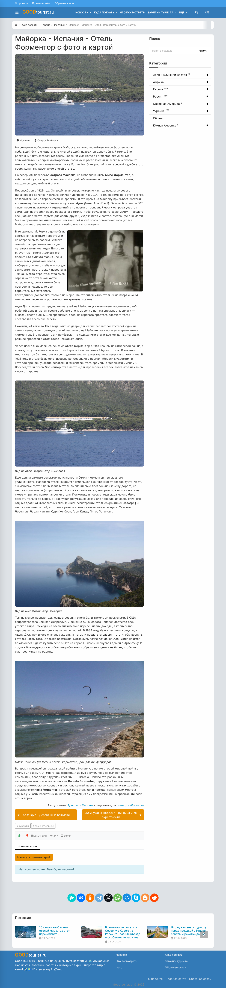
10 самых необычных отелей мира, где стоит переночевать (55, 931)
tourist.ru (38, 12)
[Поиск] (196, 12)
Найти (203, 50)
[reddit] (154, 897)
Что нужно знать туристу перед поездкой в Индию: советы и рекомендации (189, 931)
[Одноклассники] (90, 897)
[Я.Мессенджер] (71, 897)
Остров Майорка (47, 140)
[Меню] (17, 12)
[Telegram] (99, 897)
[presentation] (22, 934)
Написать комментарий (33, 857)
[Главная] (16, 24)
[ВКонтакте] (81, 897)
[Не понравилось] (27, 835)
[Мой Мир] (127, 897)
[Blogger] (145, 897)
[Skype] (136, 897)
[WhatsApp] (117, 897)
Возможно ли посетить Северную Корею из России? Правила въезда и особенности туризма (122, 932)
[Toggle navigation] (207, 12)
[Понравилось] (19, 835)
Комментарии (27, 846)
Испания (24, 140)
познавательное (44, 825)
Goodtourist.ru (122, 984)
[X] (108, 897)
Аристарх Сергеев (80, 805)
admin (67, 835)
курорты (24, 825)
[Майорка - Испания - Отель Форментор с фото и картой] (79, 94)
